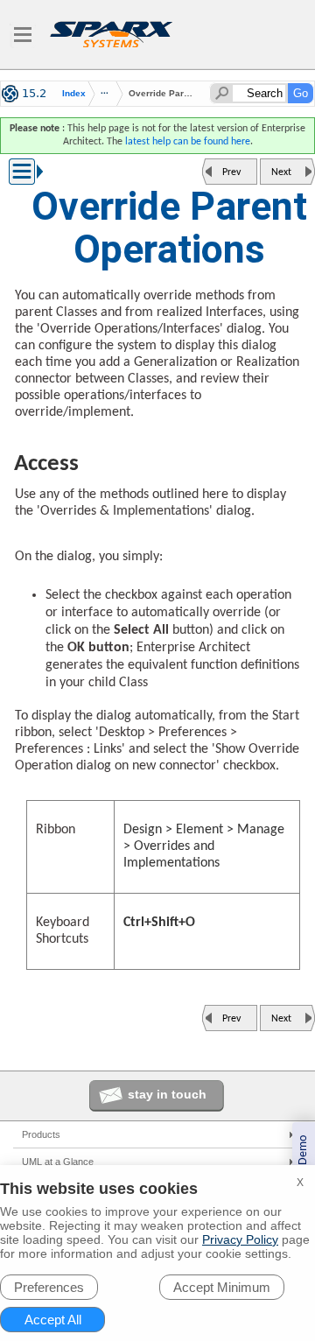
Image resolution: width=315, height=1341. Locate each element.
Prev (231, 172)
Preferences (49, 1287)
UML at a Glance (58, 1161)
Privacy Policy (240, 1239)
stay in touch (167, 1094)
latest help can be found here (187, 142)
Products (41, 1134)
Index (74, 93)
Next (281, 172)
